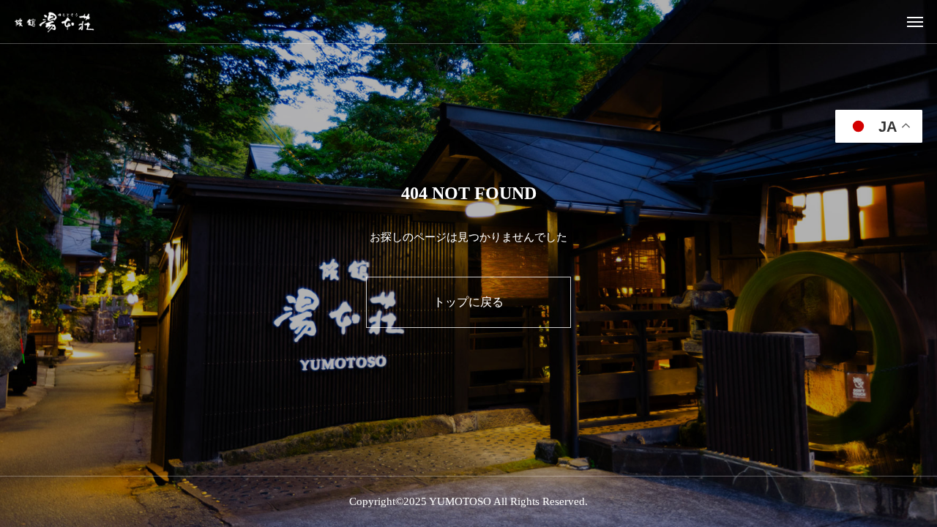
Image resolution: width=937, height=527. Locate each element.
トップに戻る (468, 302)
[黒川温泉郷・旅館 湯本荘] (54, 21)
